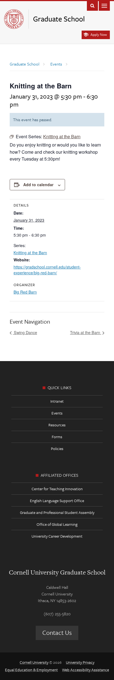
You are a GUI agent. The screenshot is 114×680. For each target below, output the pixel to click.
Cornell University (34, 662)
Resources (57, 425)
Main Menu (104, 5)
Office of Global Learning (57, 524)
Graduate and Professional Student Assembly (57, 512)
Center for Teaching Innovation (57, 489)
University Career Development (57, 536)
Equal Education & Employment (31, 670)
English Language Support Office (57, 500)
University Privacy (80, 662)
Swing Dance (25, 332)
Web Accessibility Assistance (85, 670)
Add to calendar (38, 184)
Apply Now (98, 34)
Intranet (57, 401)
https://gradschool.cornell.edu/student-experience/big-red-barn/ (47, 269)
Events (57, 413)
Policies (57, 448)
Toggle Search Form (92, 5)
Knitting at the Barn (30, 252)
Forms (57, 437)
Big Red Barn (25, 292)
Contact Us (57, 632)
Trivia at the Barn (85, 332)
